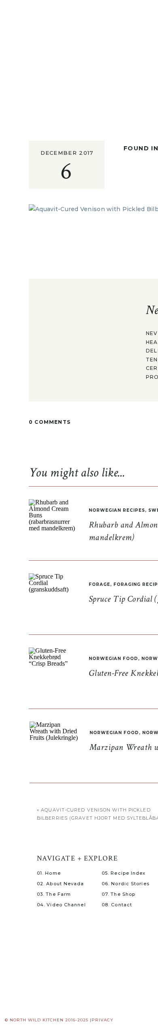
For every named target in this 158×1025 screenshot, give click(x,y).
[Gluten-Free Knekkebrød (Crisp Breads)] (53, 671)
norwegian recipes (117, 510)
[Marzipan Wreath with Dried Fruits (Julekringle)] (54, 746)
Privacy (102, 1020)
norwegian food (113, 658)
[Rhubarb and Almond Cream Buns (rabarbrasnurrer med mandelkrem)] (53, 523)
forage (99, 584)
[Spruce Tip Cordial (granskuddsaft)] (53, 597)
